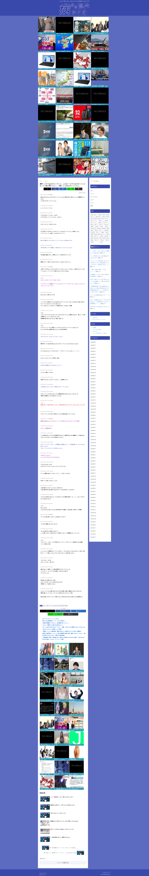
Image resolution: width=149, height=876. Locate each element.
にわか (57, 605)
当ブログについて (106, 872)
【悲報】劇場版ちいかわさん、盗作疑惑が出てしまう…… (55, 623)
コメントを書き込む (63, 862)
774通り (95, 327)
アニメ (45, 605)
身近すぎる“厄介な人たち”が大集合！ (51, 618)
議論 (66, 605)
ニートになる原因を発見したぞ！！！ (99, 295)
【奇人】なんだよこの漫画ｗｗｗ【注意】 (52, 629)
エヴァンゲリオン (51, 605)
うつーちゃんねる (97, 329)
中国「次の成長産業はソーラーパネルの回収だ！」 (54, 620)
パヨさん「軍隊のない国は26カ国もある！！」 (53, 625)
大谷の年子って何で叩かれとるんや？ (99, 306)
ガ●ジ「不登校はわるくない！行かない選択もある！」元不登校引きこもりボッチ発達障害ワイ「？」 (100, 301)
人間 (60, 605)
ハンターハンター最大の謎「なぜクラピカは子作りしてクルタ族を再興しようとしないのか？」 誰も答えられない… (99, 262)
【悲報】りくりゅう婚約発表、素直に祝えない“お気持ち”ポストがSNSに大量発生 (61, 631)
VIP (41, 605)
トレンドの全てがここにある (99, 333)
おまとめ (95, 317)
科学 (63, 605)
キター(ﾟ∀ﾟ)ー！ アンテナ (99, 319)
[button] (78, 189)
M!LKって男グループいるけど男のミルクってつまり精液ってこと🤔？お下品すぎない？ (100, 281)
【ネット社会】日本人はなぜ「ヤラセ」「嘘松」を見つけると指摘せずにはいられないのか (63, 627)
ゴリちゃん (95, 331)
